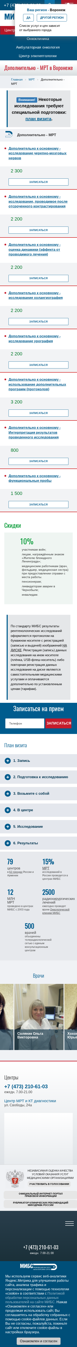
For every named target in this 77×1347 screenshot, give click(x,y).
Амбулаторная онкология (38, 47)
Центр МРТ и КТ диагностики (30, 1101)
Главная (17, 79)
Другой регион (52, 17)
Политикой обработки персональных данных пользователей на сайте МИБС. (35, 1298)
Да (28, 17)
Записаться (38, 182)
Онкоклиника (38, 39)
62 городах (15, 872)
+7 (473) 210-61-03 (26, 1086)
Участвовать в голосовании (49, 1184)
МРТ (32, 79)
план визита (38, 118)
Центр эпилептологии (38, 56)
